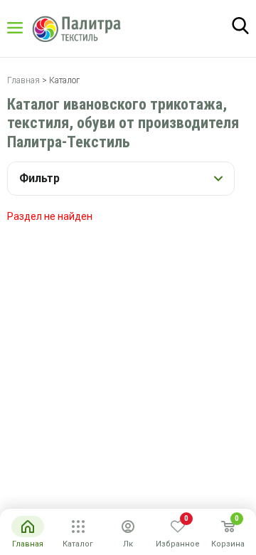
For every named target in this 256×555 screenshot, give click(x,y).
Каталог (28, 27)
